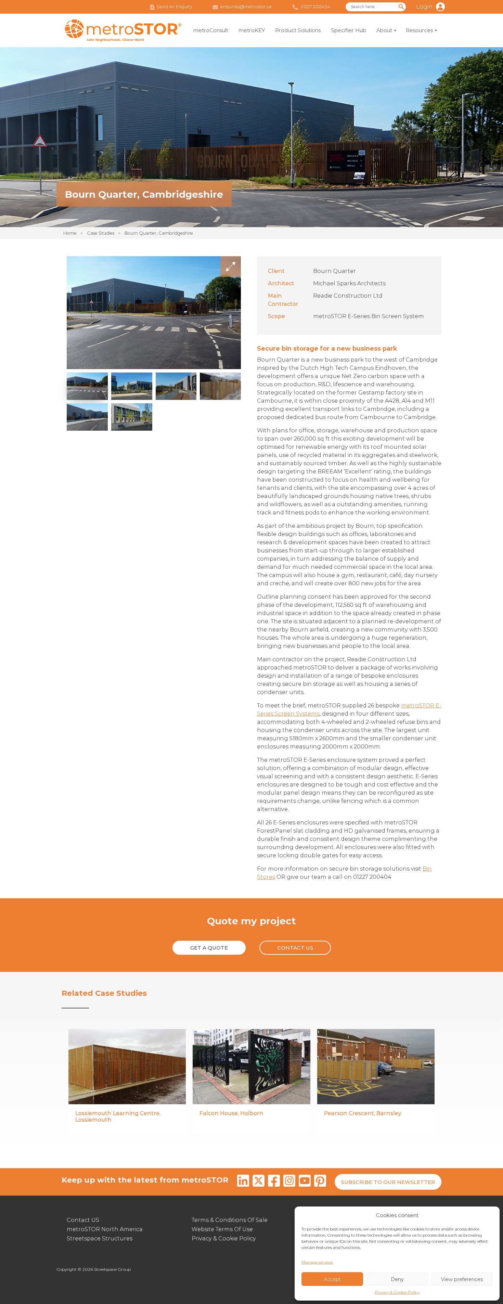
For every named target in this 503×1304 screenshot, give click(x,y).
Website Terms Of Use (222, 1229)
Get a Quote (209, 947)
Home (70, 233)
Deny (397, 1279)
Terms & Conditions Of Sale (230, 1220)
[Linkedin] (243, 1182)
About (384, 30)
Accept (332, 1279)
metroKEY (251, 30)
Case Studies (100, 233)
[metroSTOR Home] (123, 30)
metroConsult (210, 30)
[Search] (401, 6)
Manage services (317, 1262)
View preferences (462, 1279)
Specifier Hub (348, 30)
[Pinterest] (320, 1182)
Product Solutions (298, 30)
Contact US (83, 1220)
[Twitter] (259, 1182)
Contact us (295, 947)
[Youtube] (305, 1182)
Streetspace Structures (99, 1238)
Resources (419, 30)
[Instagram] (289, 1182)
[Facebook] (274, 1182)
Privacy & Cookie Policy (397, 1292)
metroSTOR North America (105, 1229)
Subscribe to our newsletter (388, 1182)
